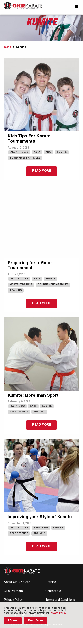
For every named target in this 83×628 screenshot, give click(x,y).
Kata (37, 152)
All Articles (19, 152)
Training (16, 290)
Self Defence (19, 412)
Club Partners (13, 591)
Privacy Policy (13, 600)
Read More (35, 620)
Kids (49, 152)
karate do (17, 406)
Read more (41, 171)
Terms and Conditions (60, 600)
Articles (50, 582)
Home (7, 47)
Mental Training (21, 284)
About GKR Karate (17, 582)
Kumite (62, 152)
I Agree (13, 620)
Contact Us (53, 591)
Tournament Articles (25, 158)
